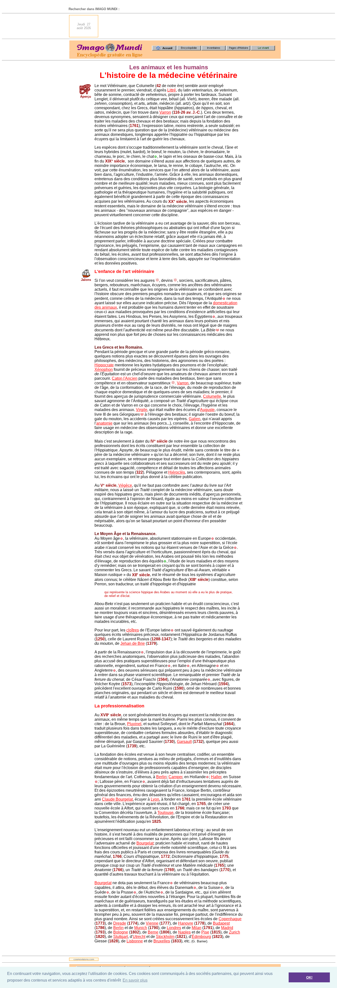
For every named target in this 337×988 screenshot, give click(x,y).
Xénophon (103, 369)
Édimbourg (201, 936)
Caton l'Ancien (124, 378)
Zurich (234, 932)
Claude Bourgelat (117, 799)
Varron (165, 112)
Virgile (141, 410)
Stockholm (165, 936)
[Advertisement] (191, 26)
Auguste (207, 410)
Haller (216, 777)
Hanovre (185, 923)
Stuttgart (120, 936)
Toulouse (165, 812)
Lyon (155, 799)
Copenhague (230, 919)
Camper (175, 777)
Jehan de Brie (132, 643)
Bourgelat (144, 843)
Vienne (152, 923)
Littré (171, 90)
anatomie (104, 423)
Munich (140, 928)
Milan (196, 928)
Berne (153, 932)
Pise (205, 932)
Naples (184, 932)
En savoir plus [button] (135, 980)
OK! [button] (309, 977)
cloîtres (132, 630)
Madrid (227, 928)
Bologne (120, 932)
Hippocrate (104, 365)
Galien (194, 419)
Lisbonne (135, 941)
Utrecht (139, 936)
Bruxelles (161, 941)
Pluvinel (134, 724)
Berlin (161, 777)
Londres (174, 928)
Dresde (119, 923)
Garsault (184, 741)
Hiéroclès (176, 472)
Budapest (221, 923)
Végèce (125, 485)
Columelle (212, 396)
